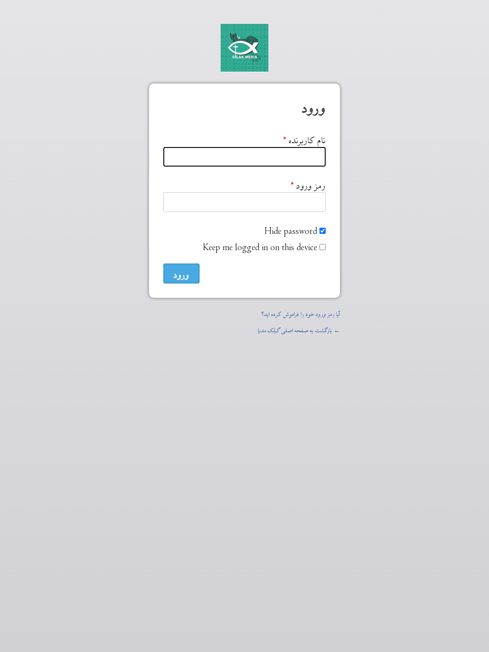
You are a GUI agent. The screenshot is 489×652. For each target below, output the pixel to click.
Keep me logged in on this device (260, 245)
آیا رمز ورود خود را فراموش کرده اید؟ (300, 313)
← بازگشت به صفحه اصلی (298, 329)
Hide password (291, 229)
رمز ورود (311, 184)
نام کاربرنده (307, 138)
